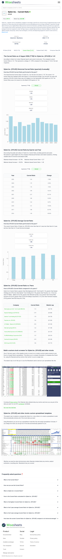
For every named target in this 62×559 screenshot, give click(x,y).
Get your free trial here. (10, 407)
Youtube (22, 538)
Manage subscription (8, 553)
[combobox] (31, 7)
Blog (21, 534)
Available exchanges (8, 542)
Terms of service (34, 542)
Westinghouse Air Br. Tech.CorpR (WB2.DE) (14, 309)
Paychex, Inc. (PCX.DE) (9, 320)
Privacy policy (33, 538)
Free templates (7, 545)
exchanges (21, 404)
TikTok (22, 542)
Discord (22, 545)
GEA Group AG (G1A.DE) (9, 343)
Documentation (7, 534)
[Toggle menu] (59, 2)
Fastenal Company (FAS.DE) (11, 339)
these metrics (14, 402)
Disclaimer (33, 545)
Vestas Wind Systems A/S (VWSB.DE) (13, 331)
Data (4, 538)
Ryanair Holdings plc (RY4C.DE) (11, 312)
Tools (4, 549)
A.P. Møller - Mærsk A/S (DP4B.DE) (12, 324)
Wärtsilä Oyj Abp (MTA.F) (10, 328)
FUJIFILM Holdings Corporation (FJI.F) (13, 335)
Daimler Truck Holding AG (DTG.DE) (12, 316)
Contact (22, 549)
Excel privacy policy (35, 534)
